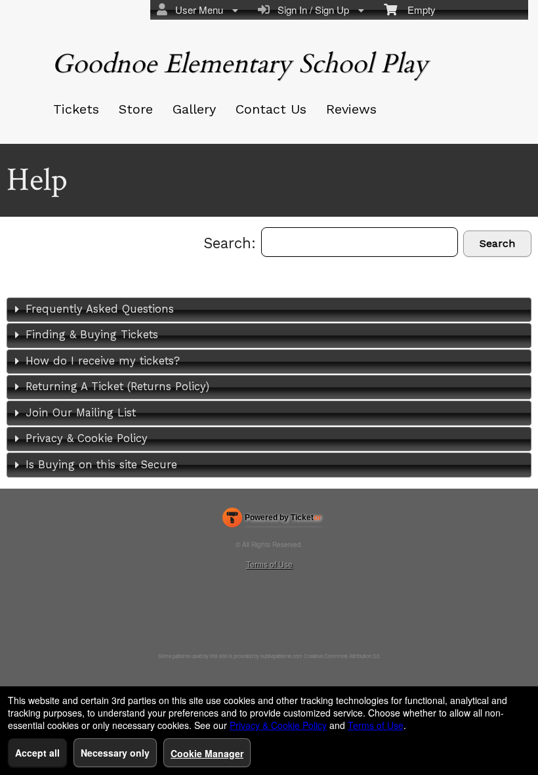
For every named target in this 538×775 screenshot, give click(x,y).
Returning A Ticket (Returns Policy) (117, 386)
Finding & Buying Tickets (92, 334)
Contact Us (271, 109)
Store (136, 109)
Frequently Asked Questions (100, 309)
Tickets (76, 109)
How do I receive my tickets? (103, 361)
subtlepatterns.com (281, 655)
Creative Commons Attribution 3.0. (342, 655)
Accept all (37, 752)
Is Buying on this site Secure (101, 464)
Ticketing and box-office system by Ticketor (271, 520)
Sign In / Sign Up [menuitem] (311, 9)
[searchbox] (359, 242)
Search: (232, 243)
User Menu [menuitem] (196, 9)
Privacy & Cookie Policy (87, 438)
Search (497, 243)
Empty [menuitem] (416, 9)
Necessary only (115, 752)
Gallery (194, 109)
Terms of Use (269, 563)
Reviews (351, 109)
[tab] (269, 310)
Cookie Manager (207, 753)
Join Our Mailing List (81, 413)
